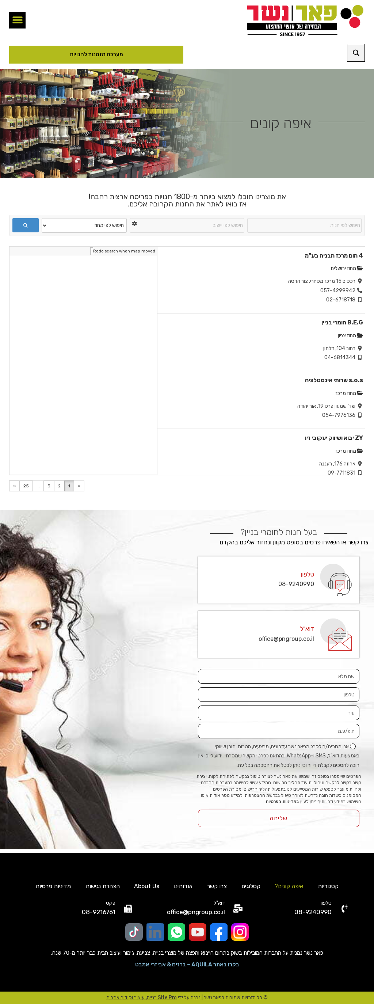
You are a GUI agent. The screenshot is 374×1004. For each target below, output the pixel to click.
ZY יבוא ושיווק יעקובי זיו (334, 437)
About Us (146, 886)
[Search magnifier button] (356, 52)
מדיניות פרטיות (53, 886)
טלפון (307, 574)
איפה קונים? (289, 886)
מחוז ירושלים (344, 268)
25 (26, 485)
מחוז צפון (347, 335)
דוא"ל (307, 628)
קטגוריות (328, 886)
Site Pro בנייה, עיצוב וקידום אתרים (142, 998)
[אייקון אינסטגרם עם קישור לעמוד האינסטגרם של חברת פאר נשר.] (240, 932)
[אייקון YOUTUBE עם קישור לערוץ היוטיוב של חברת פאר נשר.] (197, 932)
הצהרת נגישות (102, 886)
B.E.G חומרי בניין (342, 322)
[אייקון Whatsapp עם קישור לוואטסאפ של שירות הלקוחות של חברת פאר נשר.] (176, 932)
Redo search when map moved (124, 251)
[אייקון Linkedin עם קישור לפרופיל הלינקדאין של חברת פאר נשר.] (155, 932)
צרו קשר (217, 886)
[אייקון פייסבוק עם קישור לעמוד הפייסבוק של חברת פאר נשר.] (219, 932)
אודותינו (183, 886)
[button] (17, 20)
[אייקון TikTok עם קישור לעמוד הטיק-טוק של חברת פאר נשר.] (134, 932)
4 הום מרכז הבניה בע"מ (334, 255)
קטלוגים (250, 886)
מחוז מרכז (346, 393)
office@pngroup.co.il (286, 638)
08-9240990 (296, 584)
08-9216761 (98, 912)
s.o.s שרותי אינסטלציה (334, 380)
